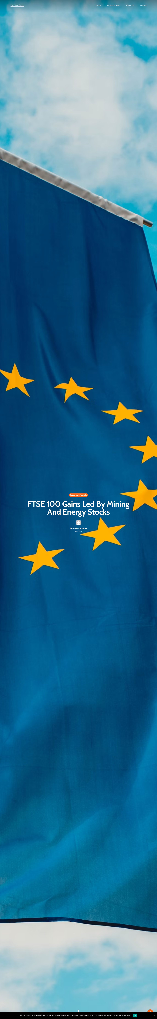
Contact (143, 5)
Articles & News (113, 5)
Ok (135, 1015)
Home (98, 5)
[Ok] (154, 1015)
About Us (130, 5)
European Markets (78, 495)
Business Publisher (78, 528)
